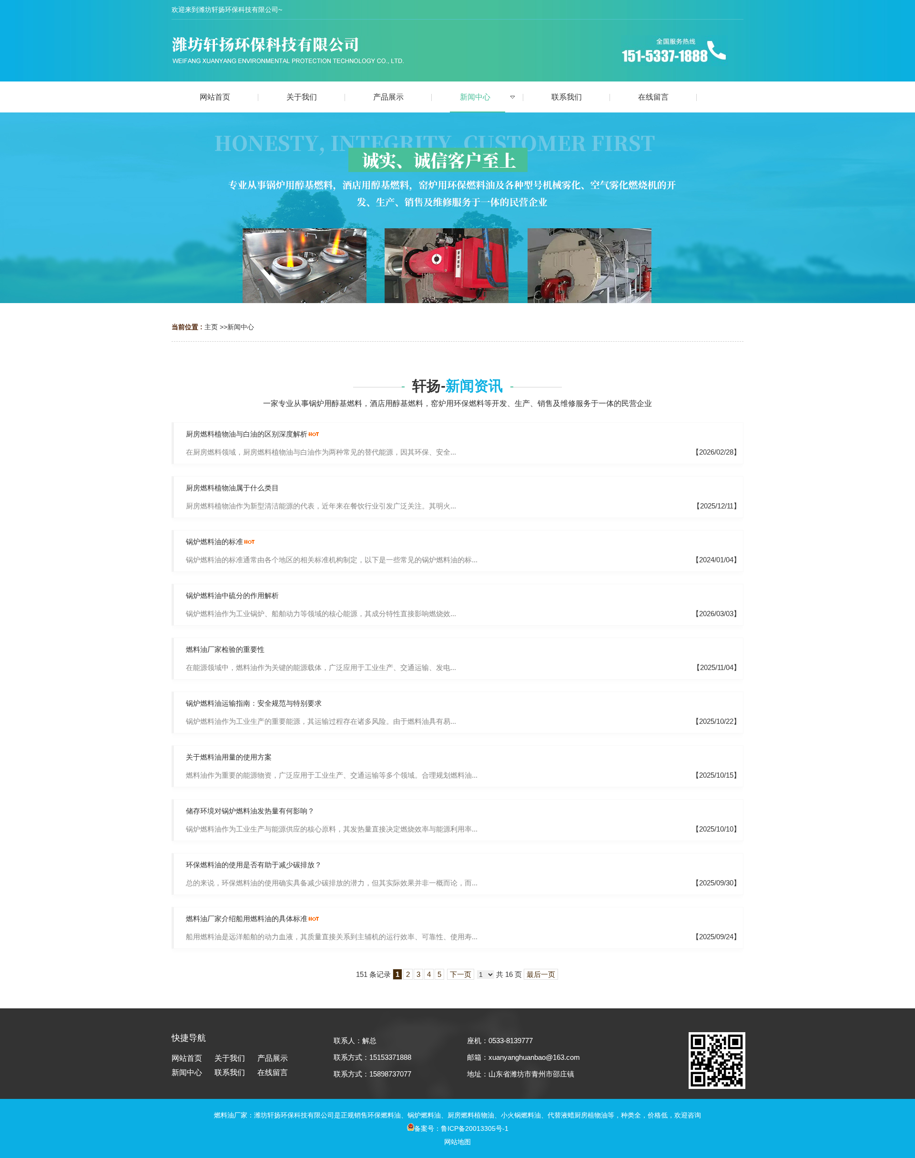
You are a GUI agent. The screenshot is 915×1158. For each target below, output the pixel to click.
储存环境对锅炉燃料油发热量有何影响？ (250, 811)
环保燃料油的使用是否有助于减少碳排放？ (254, 865)
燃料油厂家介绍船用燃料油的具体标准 (246, 918)
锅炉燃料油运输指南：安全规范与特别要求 (254, 703)
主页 (211, 327)
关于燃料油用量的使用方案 (229, 757)
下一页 (460, 974)
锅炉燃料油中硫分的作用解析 (232, 595)
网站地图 (457, 1142)
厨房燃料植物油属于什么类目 (232, 488)
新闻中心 (240, 327)
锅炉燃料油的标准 (214, 542)
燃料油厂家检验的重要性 (225, 649)
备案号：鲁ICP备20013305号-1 (461, 1128)
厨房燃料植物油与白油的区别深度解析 (246, 434)
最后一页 (541, 974)
